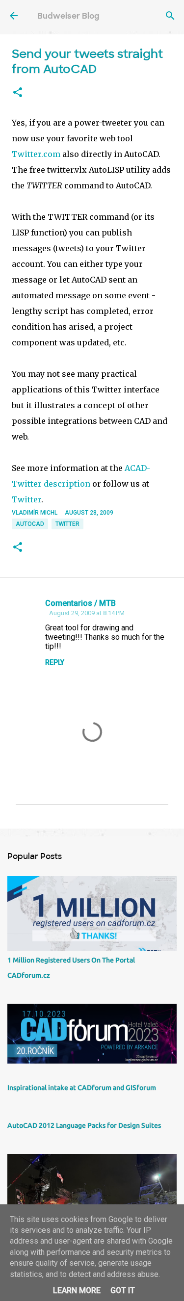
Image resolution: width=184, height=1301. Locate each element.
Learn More (77, 1290)
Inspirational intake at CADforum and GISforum (81, 1088)
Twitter (26, 499)
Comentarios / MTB (80, 603)
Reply (54, 662)
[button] (18, 92)
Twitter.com (36, 154)
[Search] (170, 15)
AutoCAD (30, 523)
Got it (122, 1290)
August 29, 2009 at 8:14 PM (87, 613)
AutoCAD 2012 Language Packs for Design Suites (84, 1125)
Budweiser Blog (68, 16)
